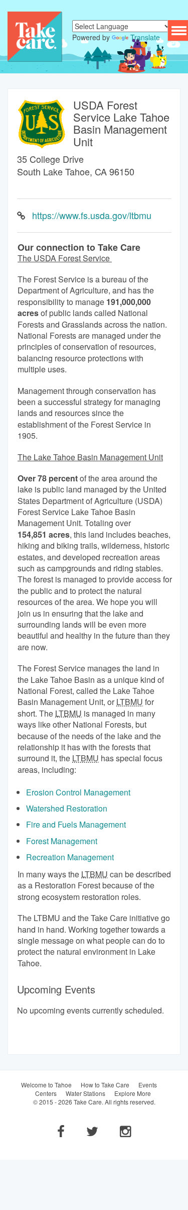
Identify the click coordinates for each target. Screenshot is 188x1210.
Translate (145, 37)
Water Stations (85, 1093)
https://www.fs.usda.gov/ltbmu (91, 215)
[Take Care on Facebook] (61, 1130)
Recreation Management (70, 857)
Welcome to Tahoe (46, 1084)
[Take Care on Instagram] (125, 1130)
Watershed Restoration (66, 808)
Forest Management (61, 841)
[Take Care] (35, 36)
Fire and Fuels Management (76, 824)
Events (147, 1084)
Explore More (132, 1093)
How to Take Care (105, 1084)
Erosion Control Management (78, 792)
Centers (46, 1093)
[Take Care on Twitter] (92, 1130)
